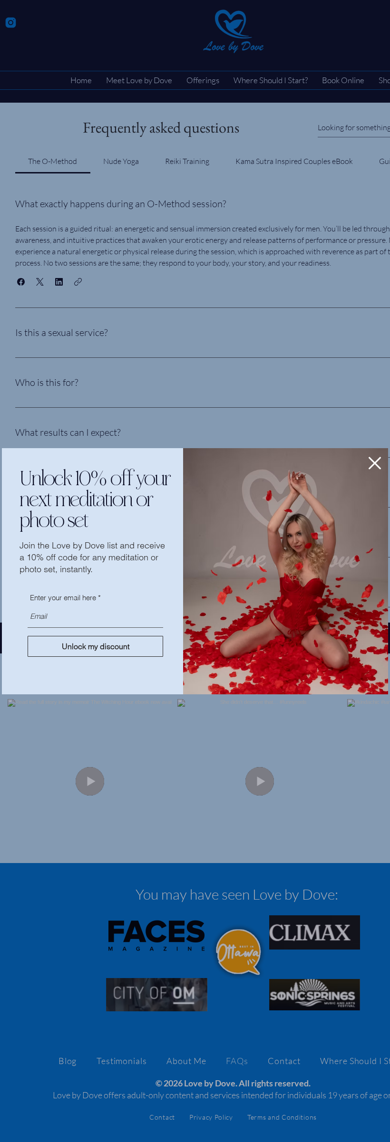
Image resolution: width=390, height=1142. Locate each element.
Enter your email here (63, 597)
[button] (375, 463)
